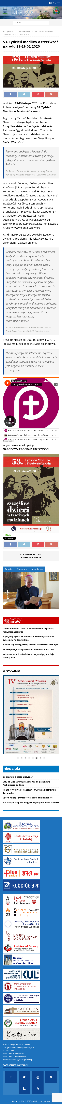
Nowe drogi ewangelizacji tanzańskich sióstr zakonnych (30, 644)
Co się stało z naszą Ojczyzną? (18, 776)
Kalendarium (37, 569)
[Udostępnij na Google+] (51, 94)
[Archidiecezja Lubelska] (31, 12)
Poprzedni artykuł (31, 554)
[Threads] (38, 1088)
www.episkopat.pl (23, 445)
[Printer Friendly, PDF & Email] (7, 535)
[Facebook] (11, 1077)
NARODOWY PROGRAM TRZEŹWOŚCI (26, 449)
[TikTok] (24, 1088)
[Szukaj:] (31, 22)
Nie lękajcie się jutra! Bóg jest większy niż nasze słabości (31, 802)
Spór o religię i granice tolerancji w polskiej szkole (27, 797)
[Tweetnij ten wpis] (24, 94)
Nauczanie (22, 569)
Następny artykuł (31, 557)
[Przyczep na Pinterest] (38, 94)
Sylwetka (9, 569)
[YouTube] (38, 1077)
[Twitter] (24, 1077)
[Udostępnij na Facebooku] (10, 94)
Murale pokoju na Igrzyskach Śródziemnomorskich (28, 649)
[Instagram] (51, 1077)
